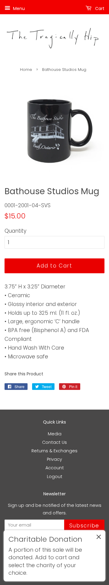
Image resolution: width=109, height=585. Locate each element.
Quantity (15, 230)
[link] (54, 555)
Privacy (54, 459)
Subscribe (84, 525)
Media (54, 434)
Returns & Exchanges (54, 451)
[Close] (99, 538)
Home (26, 69)
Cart (99, 8)
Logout (54, 477)
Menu (18, 8)
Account (54, 468)
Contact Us (54, 442)
